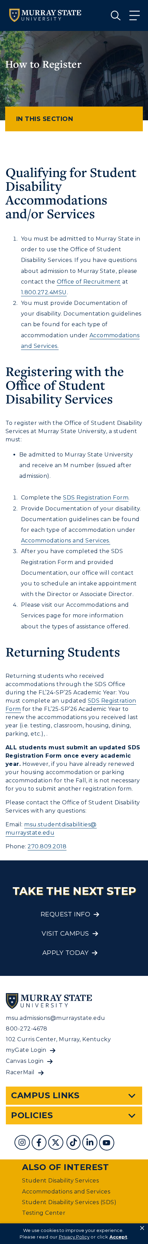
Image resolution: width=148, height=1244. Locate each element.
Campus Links (45, 1095)
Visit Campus (65, 933)
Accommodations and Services (66, 1191)
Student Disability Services (60, 1180)
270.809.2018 (47, 846)
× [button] (142, 1228)
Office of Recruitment (89, 281)
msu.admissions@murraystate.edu (55, 1018)
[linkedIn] (90, 1143)
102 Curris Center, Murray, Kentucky (58, 1039)
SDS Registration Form (95, 497)
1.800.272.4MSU (44, 292)
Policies (32, 1115)
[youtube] (107, 1143)
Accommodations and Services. (65, 540)
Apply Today (65, 953)
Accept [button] (118, 1237)
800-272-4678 (26, 1028)
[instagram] (22, 1143)
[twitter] (56, 1143)
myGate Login (26, 1050)
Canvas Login (25, 1061)
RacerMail (20, 1072)
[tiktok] (74, 1143)
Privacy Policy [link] (74, 1237)
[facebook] (40, 1143)
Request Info (66, 914)
